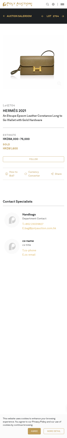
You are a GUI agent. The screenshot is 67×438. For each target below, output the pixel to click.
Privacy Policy (39, 422)
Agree (34, 431)
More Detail (54, 431)
